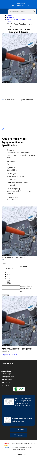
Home (9, 15)
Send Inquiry (19, 430)
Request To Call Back (9, 355)
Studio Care (20, 4)
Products (10, 17)
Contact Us (6, 382)
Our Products (7, 379)
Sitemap (6, 385)
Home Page (7, 374)
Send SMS (20, 435)
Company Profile (8, 377)
